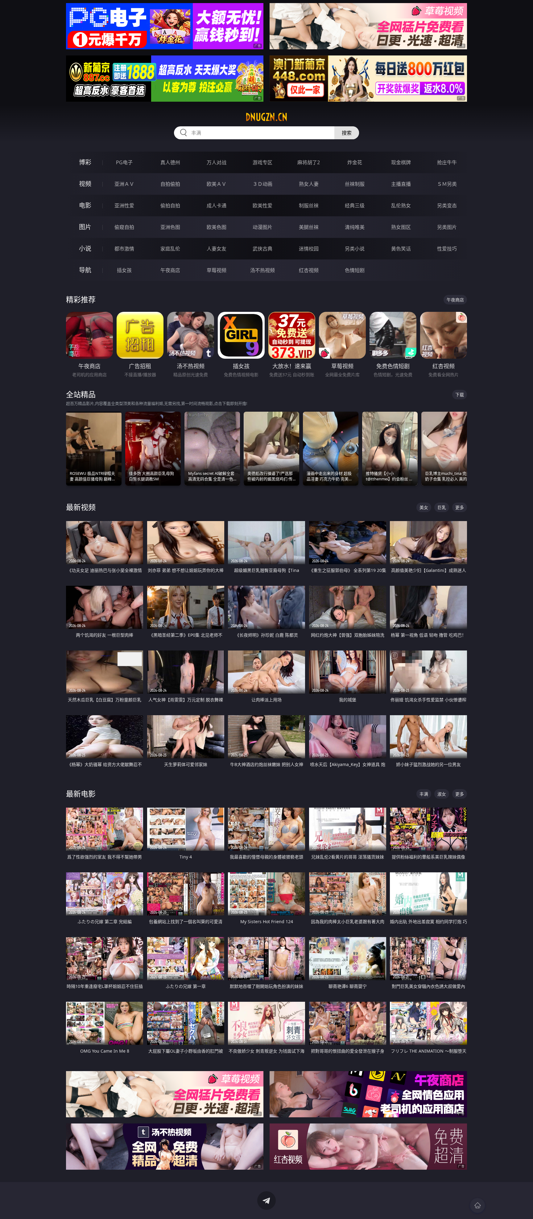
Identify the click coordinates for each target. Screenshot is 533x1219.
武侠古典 (262, 248)
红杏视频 (309, 270)
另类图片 (447, 227)
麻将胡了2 (308, 162)
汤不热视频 (262, 270)
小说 (85, 248)
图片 (85, 227)
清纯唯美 (355, 227)
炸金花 (354, 162)
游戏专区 (262, 162)
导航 (85, 270)
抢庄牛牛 (447, 162)
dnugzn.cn (266, 117)
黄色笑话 (401, 248)
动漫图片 (262, 227)
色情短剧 (355, 270)
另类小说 (355, 248)
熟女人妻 (309, 184)
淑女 (441, 794)
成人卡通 (216, 205)
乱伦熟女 (401, 205)
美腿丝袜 (309, 227)
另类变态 (447, 205)
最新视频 (81, 507)
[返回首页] (477, 1205)
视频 (85, 184)
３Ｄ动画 (262, 184)
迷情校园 (309, 248)
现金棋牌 (401, 162)
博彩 (85, 162)
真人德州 (170, 162)
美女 (423, 507)
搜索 (347, 132)
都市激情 (124, 248)
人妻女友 (216, 248)
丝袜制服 (355, 184)
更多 (459, 507)
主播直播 (401, 184)
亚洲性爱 (124, 205)
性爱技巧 (447, 248)
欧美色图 (216, 227)
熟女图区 (401, 227)
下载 (459, 395)
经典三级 (355, 205)
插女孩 (124, 270)
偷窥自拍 (124, 227)
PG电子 (124, 162)
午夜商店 (170, 270)
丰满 (423, 794)
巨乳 (441, 507)
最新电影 (81, 794)
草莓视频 (216, 270)
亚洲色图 (170, 227)
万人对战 (216, 162)
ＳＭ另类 (447, 184)
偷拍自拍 (170, 205)
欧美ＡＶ (216, 184)
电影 (85, 205)
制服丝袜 (309, 205)
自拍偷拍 (170, 184)
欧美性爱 (262, 205)
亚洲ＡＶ (124, 184)
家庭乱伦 (170, 248)
